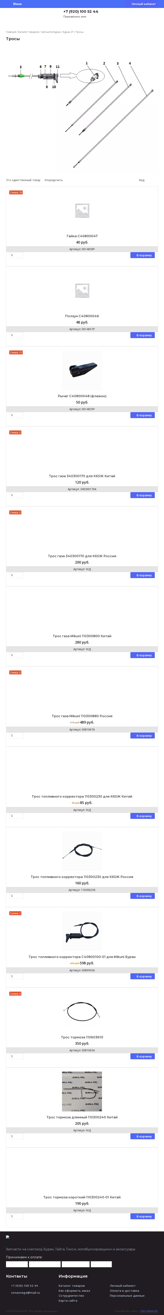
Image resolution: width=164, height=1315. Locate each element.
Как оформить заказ (74, 1291)
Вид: (142, 180)
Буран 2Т (68, 32)
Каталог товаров (28, 32)
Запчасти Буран (51, 32)
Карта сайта (68, 1300)
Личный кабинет (123, 1286)
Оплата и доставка (124, 1291)
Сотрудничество (71, 1295)
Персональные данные (127, 1295)
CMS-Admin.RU (149, 1311)
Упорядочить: (53, 180)
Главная (11, 32)
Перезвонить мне (74, 16)
